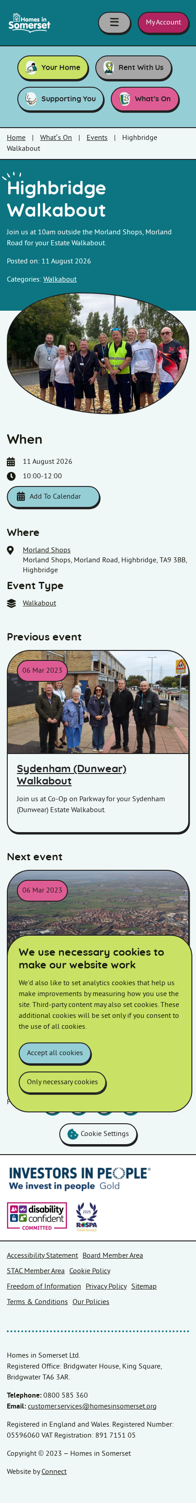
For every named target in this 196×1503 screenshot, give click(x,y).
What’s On (153, 99)
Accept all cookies (55, 1053)
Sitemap (144, 1286)
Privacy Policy (106, 1286)
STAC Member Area (36, 1271)
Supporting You (68, 99)
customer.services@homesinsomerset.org (92, 1406)
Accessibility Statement (42, 1256)
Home (16, 138)
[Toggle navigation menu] (114, 23)
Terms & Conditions (37, 1302)
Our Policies (90, 1302)
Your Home (60, 67)
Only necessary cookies (62, 1082)
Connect (54, 1472)
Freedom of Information (44, 1286)
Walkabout (60, 279)
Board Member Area (113, 1256)
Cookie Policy (89, 1271)
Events (97, 138)
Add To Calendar (55, 497)
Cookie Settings (105, 1134)
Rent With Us (141, 67)
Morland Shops (47, 550)
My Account (163, 22)
